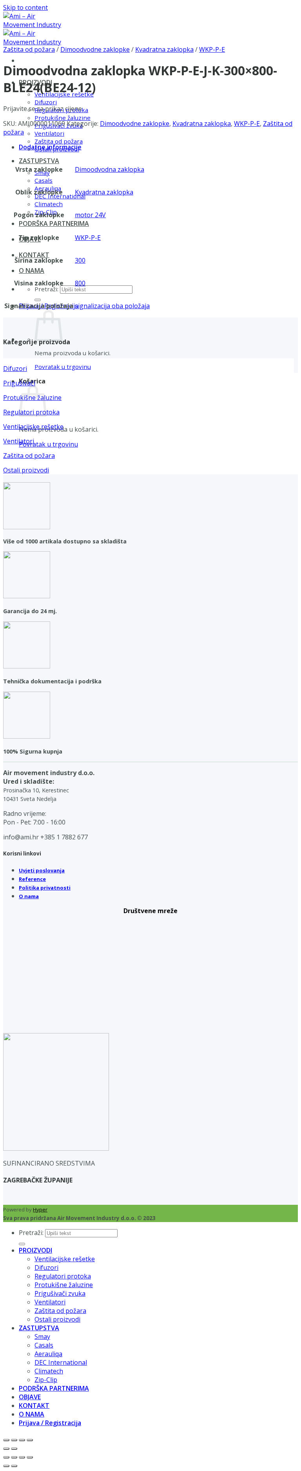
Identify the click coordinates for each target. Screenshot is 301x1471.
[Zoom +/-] (6, 1440)
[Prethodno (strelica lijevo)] (6, 1448)
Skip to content (25, 7)
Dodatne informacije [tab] (50, 147)
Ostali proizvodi (57, 1319)
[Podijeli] (22, 1440)
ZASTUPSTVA (39, 160)
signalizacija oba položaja (112, 305)
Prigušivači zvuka (59, 1293)
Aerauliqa (48, 1353)
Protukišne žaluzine (62, 118)
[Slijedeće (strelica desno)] (14, 1448)
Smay (42, 1336)
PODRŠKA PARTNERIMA (54, 223)
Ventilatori (49, 133)
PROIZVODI (35, 1250)
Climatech (48, 204)
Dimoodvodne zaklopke (95, 49)
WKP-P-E (212, 49)
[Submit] (37, 300)
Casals (43, 180)
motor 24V (90, 215)
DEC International (60, 1362)
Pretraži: (46, 289)
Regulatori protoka (62, 1276)
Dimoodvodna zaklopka (109, 169)
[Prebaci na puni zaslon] (14, 1440)
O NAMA (31, 270)
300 (80, 260)
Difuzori (45, 102)
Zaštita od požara (58, 141)
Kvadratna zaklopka (164, 49)
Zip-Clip (45, 1379)
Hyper (40, 1209)
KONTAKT (34, 255)
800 (80, 283)
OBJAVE (30, 1397)
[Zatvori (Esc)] (30, 1440)
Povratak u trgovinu (62, 366)
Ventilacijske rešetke (64, 1259)
